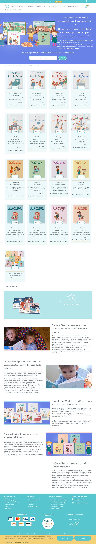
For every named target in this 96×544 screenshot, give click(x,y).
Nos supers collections (55, 496)
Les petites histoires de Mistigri (58, 502)
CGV (6, 506)
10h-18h (77, 500)
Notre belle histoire (10, 499)
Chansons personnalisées (33, 6)
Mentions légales (9, 504)
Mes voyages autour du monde (58, 501)
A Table (15, 138)
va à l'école (37, 183)
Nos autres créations (55, 508)
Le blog (20, 9)
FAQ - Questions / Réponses (12, 502)
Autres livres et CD (50, 6)
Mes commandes (32, 501)
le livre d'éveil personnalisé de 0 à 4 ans (68, 349)
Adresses (30, 502)
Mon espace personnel (34, 499)
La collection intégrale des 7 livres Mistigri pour (81, 139)
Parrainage (31, 504)
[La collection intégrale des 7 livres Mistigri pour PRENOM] (81, 123)
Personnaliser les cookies (21, 542)
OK (62, 58)
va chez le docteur (81, 229)
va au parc (81, 183)
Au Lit (37, 138)
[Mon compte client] (86, 1)
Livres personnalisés (17, 6)
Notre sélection (10, 9)
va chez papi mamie (59, 183)
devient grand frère (15, 229)
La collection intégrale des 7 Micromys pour (15, 276)
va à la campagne (15, 183)
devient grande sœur (37, 229)
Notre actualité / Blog (10, 501)
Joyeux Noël (59, 94)
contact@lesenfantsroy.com (82, 503)
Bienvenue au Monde (15, 94)
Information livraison (74, 519)
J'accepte (83, 538)
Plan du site (8, 508)
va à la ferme (59, 229)
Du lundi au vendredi (80, 499)
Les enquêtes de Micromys (57, 504)
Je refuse (65, 538)
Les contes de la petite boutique (58, 499)
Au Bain (81, 94)
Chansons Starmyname (56, 506)
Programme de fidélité (33, 506)
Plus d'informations (10, 542)
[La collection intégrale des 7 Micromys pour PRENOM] (15, 260)
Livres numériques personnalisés (68, 6)
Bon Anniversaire (37, 94)
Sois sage (59, 138)
